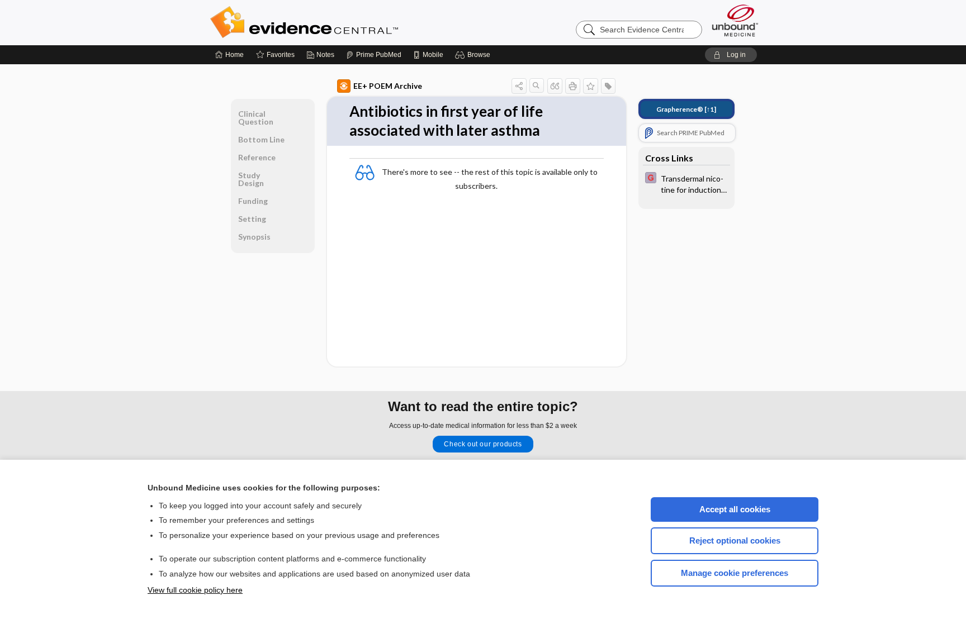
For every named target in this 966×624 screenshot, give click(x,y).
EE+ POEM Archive (387, 85)
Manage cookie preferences (734, 573)
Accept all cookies (734, 509)
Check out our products (483, 444)
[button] (474, 54)
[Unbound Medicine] (735, 20)
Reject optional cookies (734, 540)
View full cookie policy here (195, 589)
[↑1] (686, 109)
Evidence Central (349, 22)
